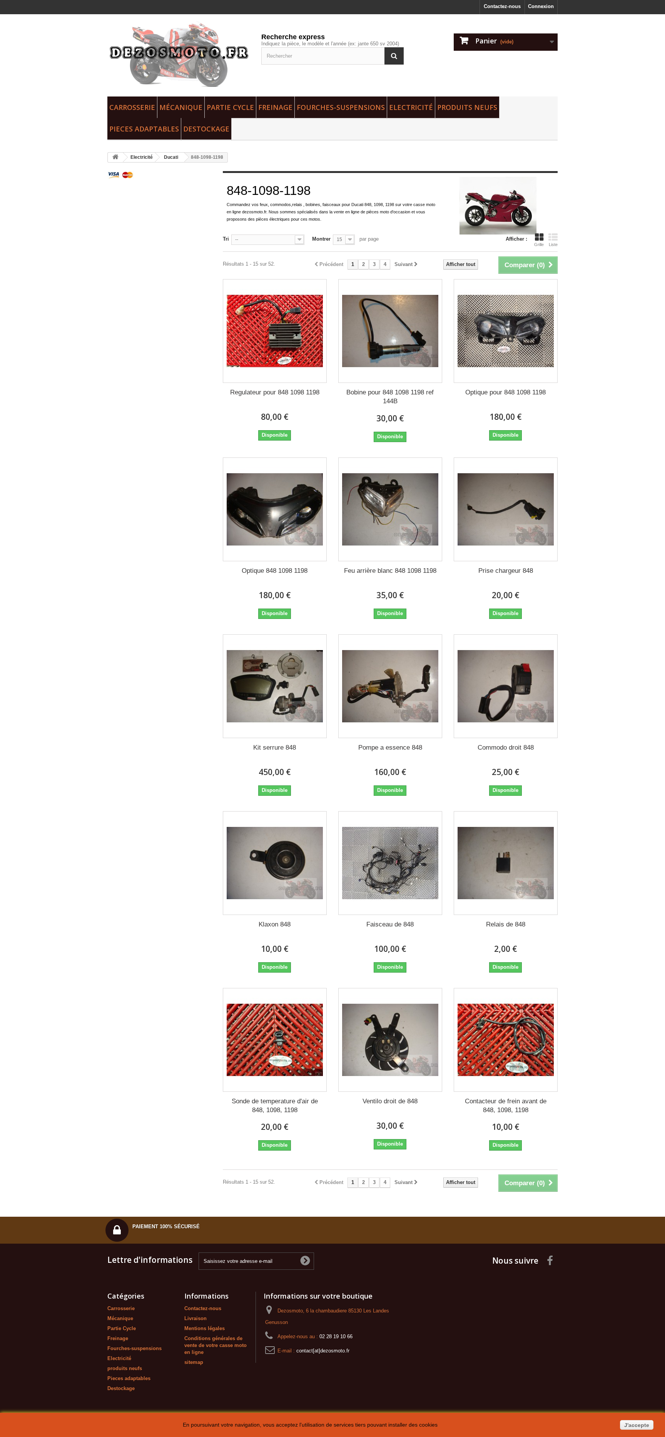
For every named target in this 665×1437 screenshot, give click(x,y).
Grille (539, 244)
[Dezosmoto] (178, 53)
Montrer (321, 239)
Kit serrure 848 (274, 747)
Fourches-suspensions (341, 107)
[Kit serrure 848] (275, 686)
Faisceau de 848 (390, 924)
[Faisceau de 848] (390, 863)
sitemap (193, 1362)
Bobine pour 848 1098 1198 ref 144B (390, 397)
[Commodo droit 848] (506, 686)
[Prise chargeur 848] (506, 509)
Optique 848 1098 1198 (274, 570)
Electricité (411, 107)
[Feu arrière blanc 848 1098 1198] (390, 509)
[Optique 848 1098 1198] (275, 509)
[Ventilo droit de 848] (390, 1040)
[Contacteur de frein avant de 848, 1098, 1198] (506, 1040)
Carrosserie (132, 107)
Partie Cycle (230, 107)
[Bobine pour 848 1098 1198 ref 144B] (390, 331)
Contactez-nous (502, 6)
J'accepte (636, 1425)
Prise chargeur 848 (505, 570)
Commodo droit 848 (506, 747)
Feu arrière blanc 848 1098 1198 (390, 570)
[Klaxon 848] (275, 863)
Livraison (195, 1318)
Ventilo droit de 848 (390, 1101)
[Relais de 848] (506, 863)
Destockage (206, 128)
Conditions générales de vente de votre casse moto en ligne (215, 1345)
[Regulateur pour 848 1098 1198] (275, 331)
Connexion (541, 6)
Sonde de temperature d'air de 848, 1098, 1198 (275, 1106)
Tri (226, 239)
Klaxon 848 (275, 924)
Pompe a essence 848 (390, 747)
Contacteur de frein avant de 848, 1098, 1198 (505, 1106)
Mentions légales (204, 1328)
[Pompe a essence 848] (390, 686)
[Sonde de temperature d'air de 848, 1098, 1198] (275, 1040)
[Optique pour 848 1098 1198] (506, 331)
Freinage (275, 107)
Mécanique (180, 107)
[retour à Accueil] (115, 157)
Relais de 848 (505, 924)
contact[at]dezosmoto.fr (322, 1351)
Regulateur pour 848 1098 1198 (274, 392)
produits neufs (467, 107)
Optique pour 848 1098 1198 (505, 392)
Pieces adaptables (144, 128)
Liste (553, 244)
